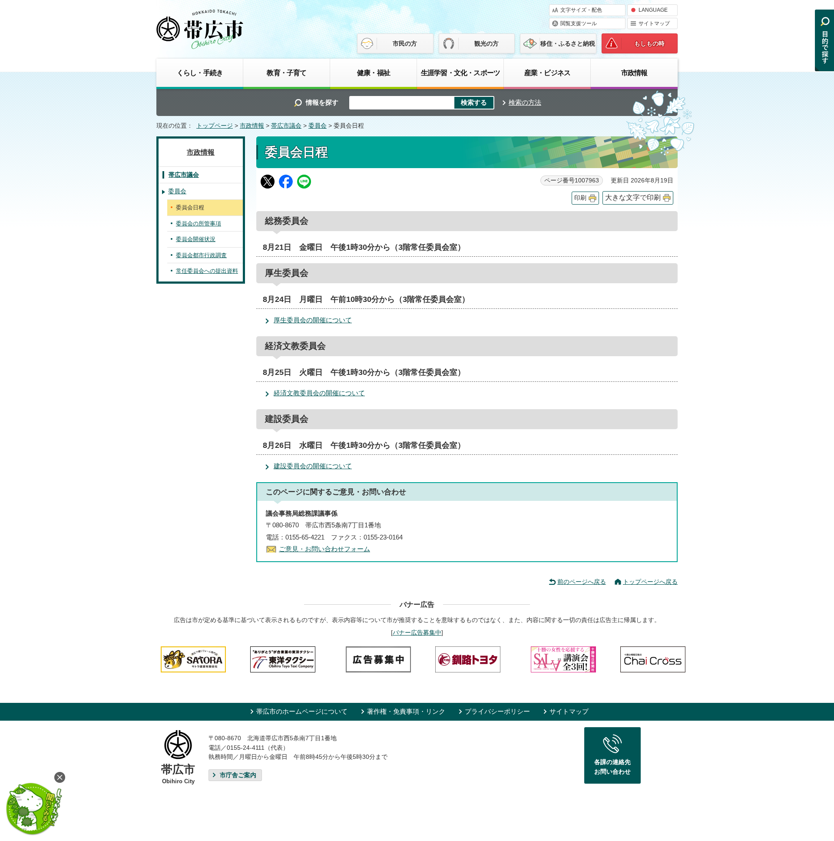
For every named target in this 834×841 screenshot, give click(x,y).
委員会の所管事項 (198, 223)
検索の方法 (525, 102)
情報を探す (322, 102)
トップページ (214, 126)
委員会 (317, 126)
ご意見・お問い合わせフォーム (324, 549)
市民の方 (405, 43)
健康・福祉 (373, 72)
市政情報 (634, 72)
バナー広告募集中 (417, 632)
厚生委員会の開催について (313, 320)
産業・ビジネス (547, 72)
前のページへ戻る (581, 581)
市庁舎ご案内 (238, 775)
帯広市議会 (286, 126)
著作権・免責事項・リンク (406, 711)
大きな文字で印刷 (633, 197)
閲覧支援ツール (578, 23)
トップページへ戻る (650, 581)
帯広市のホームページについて (302, 711)
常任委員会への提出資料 (207, 271)
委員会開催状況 (195, 239)
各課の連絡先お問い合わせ (612, 766)
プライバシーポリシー (497, 711)
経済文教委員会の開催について (319, 393)
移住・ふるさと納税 (567, 43)
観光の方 (486, 43)
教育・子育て (286, 72)
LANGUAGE (653, 10)
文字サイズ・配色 (581, 10)
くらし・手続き (200, 72)
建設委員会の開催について (313, 466)
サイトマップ (654, 23)
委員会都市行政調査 (201, 255)
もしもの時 (649, 43)
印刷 (580, 198)
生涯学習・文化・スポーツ (460, 72)
